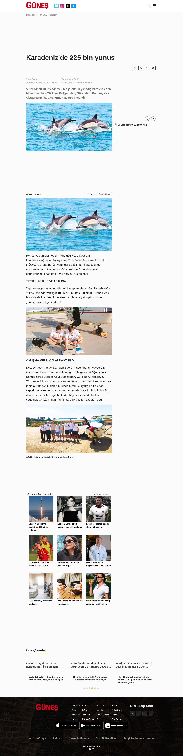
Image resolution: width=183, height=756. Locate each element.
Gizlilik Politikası (106, 738)
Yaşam (75, 719)
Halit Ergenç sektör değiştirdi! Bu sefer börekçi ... (99, 565)
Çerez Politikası (79, 738)
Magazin (76, 714)
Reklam (57, 738)
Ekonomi (86, 705)
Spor (74, 710)
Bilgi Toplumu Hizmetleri (140, 738)
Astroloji (99, 710)
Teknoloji (86, 714)
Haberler (30, 15)
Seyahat (100, 705)
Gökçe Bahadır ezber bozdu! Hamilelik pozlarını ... (69, 527)
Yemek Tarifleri (102, 714)
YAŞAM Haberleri (48, 15)
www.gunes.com (91, 746)
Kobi (98, 719)
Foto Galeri (117, 710)
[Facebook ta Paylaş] (147, 68)
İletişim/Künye (37, 738)
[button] (147, 118)
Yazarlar (115, 705)
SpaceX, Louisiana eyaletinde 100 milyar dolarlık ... (38, 527)
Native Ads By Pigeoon (102, 494)
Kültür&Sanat (88, 719)
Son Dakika (117, 719)
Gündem (76, 705)
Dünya (85, 710)
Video (114, 714)
